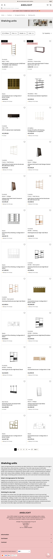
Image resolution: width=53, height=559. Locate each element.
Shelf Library (10, 162)
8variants (30, 160)
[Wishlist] (47, 5)
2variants (4, 160)
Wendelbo (30, 93)
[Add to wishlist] (24, 41)
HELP (50, 1)
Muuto (3, 94)
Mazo (3, 61)
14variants (30, 228)
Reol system (36, 265)
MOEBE (29, 230)
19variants (4, 59)
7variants (30, 59)
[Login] (4, 5)
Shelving (35, 230)
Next (35, 449)
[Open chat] (48, 554)
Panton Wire (37, 61)
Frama (4, 162)
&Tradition (30, 128)
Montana (30, 61)
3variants (4, 126)
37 (32, 449)
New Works (5, 402)
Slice (36, 93)
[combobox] (26, 8)
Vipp (3, 128)
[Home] (26, 5)
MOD (7, 61)
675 (7, 128)
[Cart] (50, 5)
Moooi (29, 162)
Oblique (34, 162)
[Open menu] (2, 5)
